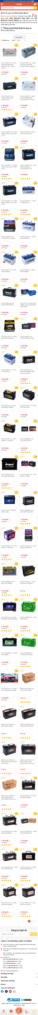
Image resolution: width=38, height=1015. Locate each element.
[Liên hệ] (11, 1011)
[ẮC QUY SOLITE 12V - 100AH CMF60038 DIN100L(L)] (28, 856)
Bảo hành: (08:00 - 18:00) (13, 965)
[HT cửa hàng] (3, 1011)
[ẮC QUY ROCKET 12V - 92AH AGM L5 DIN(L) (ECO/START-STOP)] (9, 121)
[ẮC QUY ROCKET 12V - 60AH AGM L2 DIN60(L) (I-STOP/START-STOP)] (28, 154)
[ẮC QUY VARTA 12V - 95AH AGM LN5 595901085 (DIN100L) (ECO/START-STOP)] (9, 52)
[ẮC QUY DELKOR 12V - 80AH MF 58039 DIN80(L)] (28, 785)
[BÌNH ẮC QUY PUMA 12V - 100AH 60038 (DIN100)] (28, 713)
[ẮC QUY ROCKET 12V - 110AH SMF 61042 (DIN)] (9, 226)
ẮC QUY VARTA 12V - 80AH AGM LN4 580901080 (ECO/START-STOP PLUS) (27, 98)
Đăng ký (33, 934)
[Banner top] (19, 1)
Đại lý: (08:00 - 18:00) (12, 963)
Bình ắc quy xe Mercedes (9, 16)
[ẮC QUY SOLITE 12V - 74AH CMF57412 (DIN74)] (28, 892)
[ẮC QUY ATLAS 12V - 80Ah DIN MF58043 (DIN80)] (9, 394)
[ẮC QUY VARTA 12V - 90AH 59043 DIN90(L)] (9, 259)
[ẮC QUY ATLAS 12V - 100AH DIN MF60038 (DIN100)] (9, 325)
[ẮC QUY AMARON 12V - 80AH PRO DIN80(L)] (9, 642)
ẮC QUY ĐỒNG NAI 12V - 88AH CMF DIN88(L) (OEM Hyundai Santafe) (27, 371)
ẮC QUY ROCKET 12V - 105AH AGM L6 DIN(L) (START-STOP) (7, 98)
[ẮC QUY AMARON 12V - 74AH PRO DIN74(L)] (28, 606)
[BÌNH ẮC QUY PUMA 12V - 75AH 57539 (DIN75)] (28, 678)
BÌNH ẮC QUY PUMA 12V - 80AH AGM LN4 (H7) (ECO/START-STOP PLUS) (27, 761)
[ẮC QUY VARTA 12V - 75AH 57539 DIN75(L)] (9, 359)
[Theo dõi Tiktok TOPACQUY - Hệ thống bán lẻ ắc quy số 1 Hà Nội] (6, 991)
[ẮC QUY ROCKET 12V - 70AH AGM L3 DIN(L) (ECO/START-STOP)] (9, 190)
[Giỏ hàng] (35, 4)
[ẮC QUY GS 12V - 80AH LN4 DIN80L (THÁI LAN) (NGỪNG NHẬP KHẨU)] (28, 292)
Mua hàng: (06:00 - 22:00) (13, 959)
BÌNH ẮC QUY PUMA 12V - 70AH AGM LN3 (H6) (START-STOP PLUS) (9, 761)
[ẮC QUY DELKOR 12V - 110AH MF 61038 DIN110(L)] (9, 856)
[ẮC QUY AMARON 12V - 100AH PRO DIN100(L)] (28, 642)
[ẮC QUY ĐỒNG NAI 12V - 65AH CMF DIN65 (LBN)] (9, 463)
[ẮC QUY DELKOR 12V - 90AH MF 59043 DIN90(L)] (9, 820)
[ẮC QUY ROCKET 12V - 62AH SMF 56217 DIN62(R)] (9, 535)
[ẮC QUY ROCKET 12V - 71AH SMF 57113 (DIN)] (28, 463)
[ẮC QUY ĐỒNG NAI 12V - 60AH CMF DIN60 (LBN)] (28, 499)
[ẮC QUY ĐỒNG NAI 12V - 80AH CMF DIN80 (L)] (9, 571)
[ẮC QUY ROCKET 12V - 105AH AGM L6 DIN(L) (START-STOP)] (9, 85)
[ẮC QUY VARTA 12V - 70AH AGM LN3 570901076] (28, 121)
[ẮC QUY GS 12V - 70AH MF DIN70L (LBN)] (9, 499)
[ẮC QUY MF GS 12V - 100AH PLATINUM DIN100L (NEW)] (9, 678)
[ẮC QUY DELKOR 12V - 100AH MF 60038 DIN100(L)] (28, 820)
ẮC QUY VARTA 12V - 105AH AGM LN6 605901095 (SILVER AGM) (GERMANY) (28, 64)
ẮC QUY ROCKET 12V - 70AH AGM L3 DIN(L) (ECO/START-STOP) (9, 202)
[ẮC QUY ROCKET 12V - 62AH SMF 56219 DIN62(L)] (28, 535)
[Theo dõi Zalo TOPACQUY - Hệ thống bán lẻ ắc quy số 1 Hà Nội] (14, 991)
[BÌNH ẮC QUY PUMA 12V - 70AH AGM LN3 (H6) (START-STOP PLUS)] (9, 749)
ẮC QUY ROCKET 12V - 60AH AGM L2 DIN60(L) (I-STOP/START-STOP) (28, 167)
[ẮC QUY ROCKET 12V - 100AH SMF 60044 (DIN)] (28, 325)
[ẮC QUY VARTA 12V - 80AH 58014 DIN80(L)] (28, 259)
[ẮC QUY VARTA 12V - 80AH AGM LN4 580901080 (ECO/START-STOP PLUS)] (28, 85)
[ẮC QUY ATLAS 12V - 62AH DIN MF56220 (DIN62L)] (28, 571)
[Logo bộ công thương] (14, 1000)
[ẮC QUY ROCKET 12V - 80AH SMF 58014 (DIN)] (28, 394)
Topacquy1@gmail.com (12, 970)
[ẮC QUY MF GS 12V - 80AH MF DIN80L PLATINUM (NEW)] (9, 606)
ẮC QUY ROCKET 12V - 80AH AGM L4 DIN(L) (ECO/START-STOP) (9, 167)
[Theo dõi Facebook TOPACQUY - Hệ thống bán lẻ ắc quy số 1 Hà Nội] (2, 991)
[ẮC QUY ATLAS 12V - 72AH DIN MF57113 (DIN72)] (9, 428)
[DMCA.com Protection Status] (26, 1000)
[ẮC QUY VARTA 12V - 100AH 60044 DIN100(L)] (28, 226)
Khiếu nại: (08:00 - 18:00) (12, 967)
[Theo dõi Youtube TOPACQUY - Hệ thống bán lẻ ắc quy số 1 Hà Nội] (10, 991)
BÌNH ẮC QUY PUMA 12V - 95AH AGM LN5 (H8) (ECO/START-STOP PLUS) (8, 797)
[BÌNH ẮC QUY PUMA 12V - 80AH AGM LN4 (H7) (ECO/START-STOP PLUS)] (28, 749)
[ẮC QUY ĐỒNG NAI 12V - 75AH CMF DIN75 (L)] (28, 428)
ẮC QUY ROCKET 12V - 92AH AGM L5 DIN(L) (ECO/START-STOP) (9, 133)
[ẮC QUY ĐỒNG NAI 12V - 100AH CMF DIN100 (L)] (9, 292)
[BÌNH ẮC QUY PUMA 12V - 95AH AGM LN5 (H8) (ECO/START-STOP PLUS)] (9, 785)
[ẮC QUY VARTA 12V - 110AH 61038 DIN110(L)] (28, 190)
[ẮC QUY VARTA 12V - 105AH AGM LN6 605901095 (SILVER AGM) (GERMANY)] (28, 52)
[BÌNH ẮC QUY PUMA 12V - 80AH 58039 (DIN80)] (9, 713)
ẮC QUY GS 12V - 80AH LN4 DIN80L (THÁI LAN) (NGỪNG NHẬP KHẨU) (28, 305)
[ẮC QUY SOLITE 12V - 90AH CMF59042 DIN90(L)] (9, 892)
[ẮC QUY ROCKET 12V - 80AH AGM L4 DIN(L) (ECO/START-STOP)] (9, 154)
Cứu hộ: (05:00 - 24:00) (12, 961)
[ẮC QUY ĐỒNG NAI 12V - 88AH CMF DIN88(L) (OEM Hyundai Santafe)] (28, 359)
